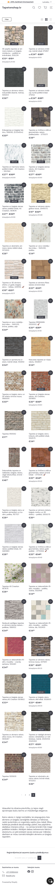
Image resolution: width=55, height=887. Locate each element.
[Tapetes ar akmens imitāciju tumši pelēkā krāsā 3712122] (41, 84)
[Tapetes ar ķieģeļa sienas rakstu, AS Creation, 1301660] (41, 388)
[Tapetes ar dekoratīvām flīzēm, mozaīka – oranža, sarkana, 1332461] (14, 652)
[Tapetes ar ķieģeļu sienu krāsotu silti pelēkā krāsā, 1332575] (41, 426)
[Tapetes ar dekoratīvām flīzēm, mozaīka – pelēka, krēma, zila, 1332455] (41, 615)
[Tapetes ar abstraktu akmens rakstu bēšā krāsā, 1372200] (14, 238)
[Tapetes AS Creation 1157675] (14, 578)
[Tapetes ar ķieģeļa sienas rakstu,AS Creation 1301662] (14, 688)
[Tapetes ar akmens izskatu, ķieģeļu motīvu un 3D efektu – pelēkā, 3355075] (41, 502)
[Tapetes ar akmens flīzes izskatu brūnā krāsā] (41, 276)
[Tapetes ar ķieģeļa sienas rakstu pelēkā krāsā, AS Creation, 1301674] (14, 200)
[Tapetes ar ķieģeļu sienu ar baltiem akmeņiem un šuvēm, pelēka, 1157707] (14, 502)
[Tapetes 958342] (14, 424)
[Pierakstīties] (39, 858)
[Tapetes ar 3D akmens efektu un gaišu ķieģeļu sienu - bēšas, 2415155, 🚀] (14, 277)
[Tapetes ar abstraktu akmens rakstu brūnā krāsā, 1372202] (41, 769)
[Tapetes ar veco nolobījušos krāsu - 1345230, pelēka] (41, 238)
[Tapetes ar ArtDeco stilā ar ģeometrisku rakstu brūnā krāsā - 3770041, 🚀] (41, 464)
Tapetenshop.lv (11, 7)
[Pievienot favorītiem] (23, 27)
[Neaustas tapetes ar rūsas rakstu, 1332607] (41, 351)
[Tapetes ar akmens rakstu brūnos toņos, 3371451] (41, 653)
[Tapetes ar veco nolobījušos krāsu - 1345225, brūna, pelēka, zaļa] (14, 315)
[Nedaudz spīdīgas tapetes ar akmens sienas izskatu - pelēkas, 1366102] (14, 615)
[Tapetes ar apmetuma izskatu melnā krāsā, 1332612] (14, 351)
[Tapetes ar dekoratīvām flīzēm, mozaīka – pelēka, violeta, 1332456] (41, 579)
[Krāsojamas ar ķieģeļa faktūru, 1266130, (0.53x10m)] (14, 121)
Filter (7, 19)
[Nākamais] (33, 795)
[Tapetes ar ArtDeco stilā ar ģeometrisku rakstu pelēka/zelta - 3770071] (41, 122)
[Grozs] (45, 7)
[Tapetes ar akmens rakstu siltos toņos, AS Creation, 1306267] (14, 727)
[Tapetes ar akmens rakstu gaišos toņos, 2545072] (41, 199)
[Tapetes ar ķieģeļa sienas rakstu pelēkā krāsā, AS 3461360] (14, 539)
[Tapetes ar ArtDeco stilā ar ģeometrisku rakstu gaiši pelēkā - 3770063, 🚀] (41, 541)
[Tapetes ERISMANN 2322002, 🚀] (41, 315)
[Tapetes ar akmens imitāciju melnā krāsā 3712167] (41, 42)
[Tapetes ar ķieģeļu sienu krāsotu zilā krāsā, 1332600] (41, 690)
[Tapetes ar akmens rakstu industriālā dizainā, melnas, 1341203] (14, 83)
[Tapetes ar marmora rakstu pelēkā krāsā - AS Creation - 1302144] (14, 161)
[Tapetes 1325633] (14, 766)
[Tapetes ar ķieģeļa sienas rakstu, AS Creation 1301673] (41, 161)
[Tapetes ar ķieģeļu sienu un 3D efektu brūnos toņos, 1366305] (14, 387)
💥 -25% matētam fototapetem (20, 2)
